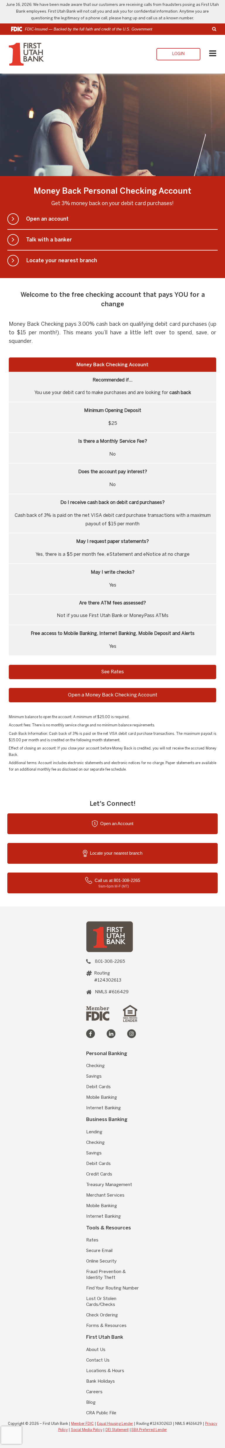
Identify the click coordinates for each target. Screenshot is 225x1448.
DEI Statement (117, 1430)
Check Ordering (102, 1315)
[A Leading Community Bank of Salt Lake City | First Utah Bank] (109, 936)
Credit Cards (99, 1174)
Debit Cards (98, 1087)
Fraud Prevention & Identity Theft (106, 1275)
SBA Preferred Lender (149, 1430)
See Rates (112, 672)
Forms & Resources (106, 1326)
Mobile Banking (101, 1098)
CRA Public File (101, 1413)
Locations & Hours (105, 1371)
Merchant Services (105, 1195)
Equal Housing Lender (115, 1423)
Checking (95, 1066)
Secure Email (99, 1251)
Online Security (101, 1261)
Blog (91, 1403)
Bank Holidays (100, 1381)
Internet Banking (103, 1108)
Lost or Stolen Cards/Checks (101, 1302)
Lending (94, 1132)
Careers (94, 1392)
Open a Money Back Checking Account (112, 695)
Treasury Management (109, 1185)
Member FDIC (82, 1423)
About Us (95, 1350)
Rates (92, 1240)
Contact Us (98, 1360)
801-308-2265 (110, 962)
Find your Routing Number (112, 1288)
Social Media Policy (86, 1430)
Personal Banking (106, 1053)
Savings (94, 1076)
